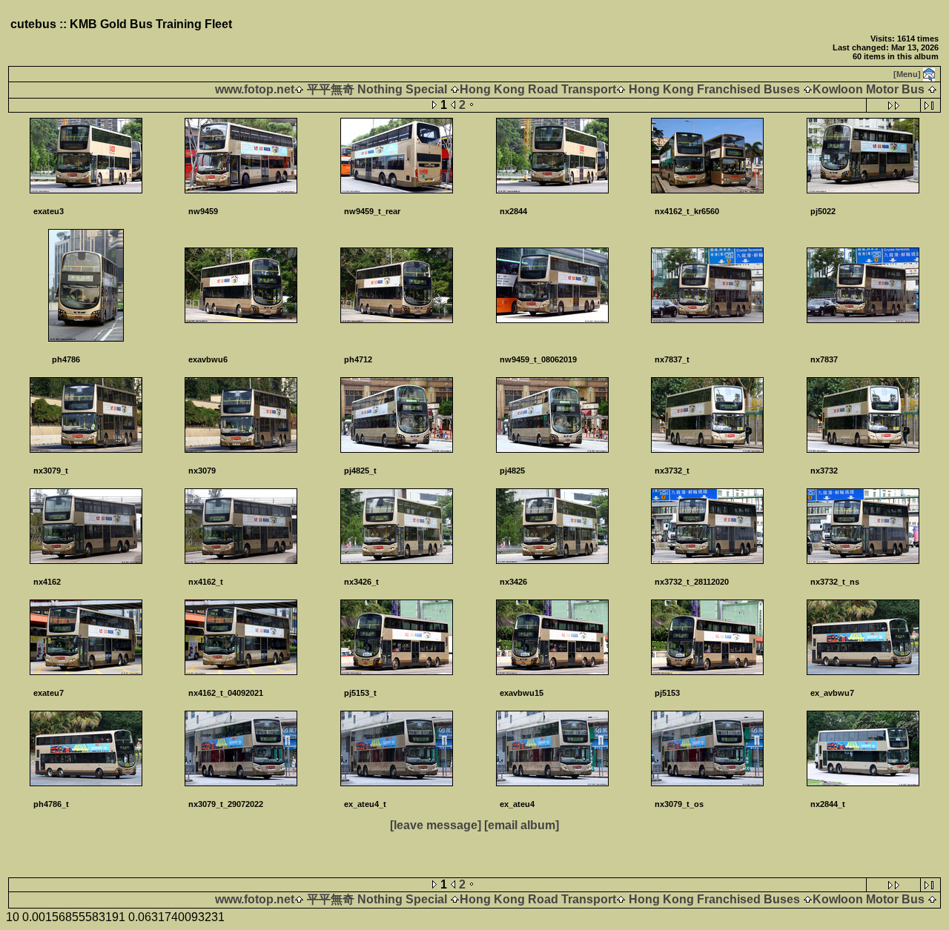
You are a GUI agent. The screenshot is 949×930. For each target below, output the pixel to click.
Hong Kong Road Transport (538, 89)
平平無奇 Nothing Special (377, 89)
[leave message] (435, 825)
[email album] (521, 825)
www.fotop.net (254, 89)
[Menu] (907, 74)
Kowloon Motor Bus (869, 89)
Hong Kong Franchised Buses (714, 89)
